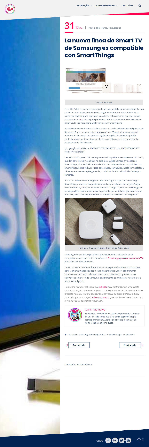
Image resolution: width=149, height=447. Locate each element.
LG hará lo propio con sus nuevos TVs (125, 258)
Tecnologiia (82, 5)
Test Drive (127, 5)
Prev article (79, 345)
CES (98, 27)
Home (104, 27)
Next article (130, 345)
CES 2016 (103, 286)
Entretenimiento (105, 5)
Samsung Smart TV (98, 334)
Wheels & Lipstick (100, 297)
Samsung (83, 334)
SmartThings (115, 334)
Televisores (129, 334)
